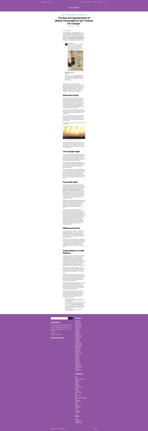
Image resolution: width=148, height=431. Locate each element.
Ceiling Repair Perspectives (56, 334)
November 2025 (78, 326)
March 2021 (77, 362)
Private (76, 404)
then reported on (75, 32)
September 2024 (78, 336)
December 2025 (78, 324)
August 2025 (77, 328)
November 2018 (78, 370)
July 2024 (77, 338)
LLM (76, 396)
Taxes (76, 408)
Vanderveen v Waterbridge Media (76, 304)
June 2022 (77, 354)
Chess (76, 377)
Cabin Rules (53, 332)
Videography (77, 411)
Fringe (76, 388)
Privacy (76, 403)
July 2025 (77, 330)
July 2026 (77, 322)
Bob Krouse (65, 189)
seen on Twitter (67, 32)
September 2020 (78, 367)
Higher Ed (77, 389)
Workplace (77, 412)
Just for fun (77, 391)
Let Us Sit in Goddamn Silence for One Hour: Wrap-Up (61, 325)
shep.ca (43, 1)
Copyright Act (69, 301)
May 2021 (77, 359)
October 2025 (78, 327)
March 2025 (77, 334)
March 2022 (77, 356)
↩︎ (83, 305)
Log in (76, 418)
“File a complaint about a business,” (71, 309)
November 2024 (78, 335)
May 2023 (77, 348)
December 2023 (78, 343)
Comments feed (78, 421)
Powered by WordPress (61, 428)
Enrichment (77, 385)
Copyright (77, 381)
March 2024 (77, 340)
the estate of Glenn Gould (74, 189)
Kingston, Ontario (78, 392)
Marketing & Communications (81, 397)
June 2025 (77, 331)
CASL (76, 376)
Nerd (76, 399)
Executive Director (78, 387)
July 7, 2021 (78, 26)
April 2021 (77, 360)
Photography (77, 400)
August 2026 (77, 320)
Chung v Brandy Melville (70, 299)
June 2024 (77, 339)
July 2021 (77, 358)
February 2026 (78, 323)
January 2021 (77, 364)
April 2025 (77, 332)
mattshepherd (72, 26)
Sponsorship (77, 407)
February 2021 (78, 363)
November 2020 (78, 366)
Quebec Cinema (78, 405)
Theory (76, 409)
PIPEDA (76, 401)
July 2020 (77, 368)
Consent (76, 380)
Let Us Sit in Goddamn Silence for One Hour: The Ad (61, 327)
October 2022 (78, 351)
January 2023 (77, 350)
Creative (76, 383)
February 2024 (78, 342)
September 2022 (78, 352)
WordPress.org (78, 422)
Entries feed (77, 420)
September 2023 (78, 346)
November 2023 (78, 344)
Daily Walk (77, 384)
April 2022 (77, 355)
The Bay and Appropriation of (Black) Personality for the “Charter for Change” (74, 20)
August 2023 (77, 347)
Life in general (78, 395)
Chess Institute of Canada (80, 379)
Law (76, 393)
